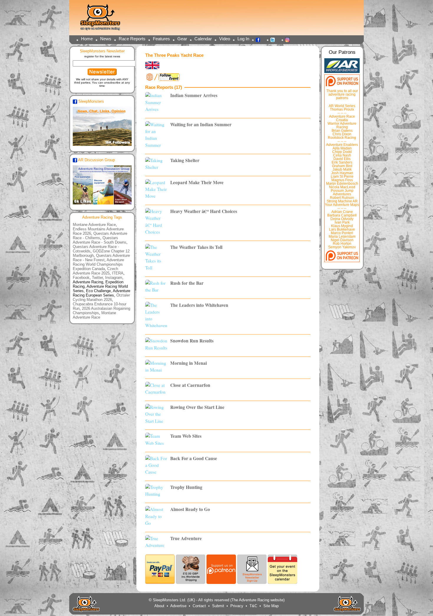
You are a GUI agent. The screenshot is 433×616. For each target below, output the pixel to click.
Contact (199, 606)
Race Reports (132, 38)
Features (161, 38)
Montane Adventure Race (94, 224)
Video (224, 38)
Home (87, 38)
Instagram (289, 39)
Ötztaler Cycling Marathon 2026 (101, 297)
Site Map (271, 606)
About (159, 606)
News (105, 38)
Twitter (274, 39)
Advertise (178, 606)
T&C (253, 606)
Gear (182, 38)
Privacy (236, 606)
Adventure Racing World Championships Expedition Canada (98, 264)
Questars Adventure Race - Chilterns (100, 235)
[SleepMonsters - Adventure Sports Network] (102, 19)
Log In (243, 38)
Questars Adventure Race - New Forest (101, 257)
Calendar (203, 38)
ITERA (117, 273)
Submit (218, 606)
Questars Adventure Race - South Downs (99, 240)
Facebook (259, 39)
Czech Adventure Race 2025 (95, 271)
